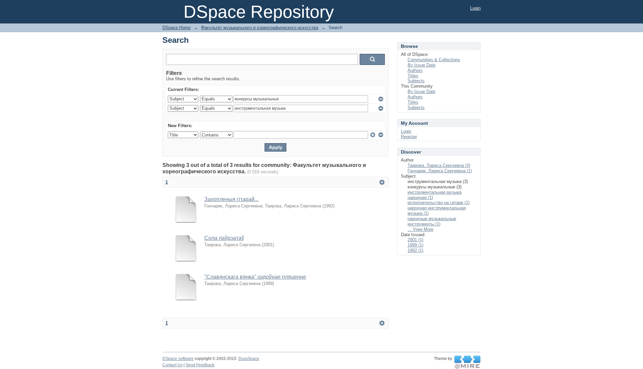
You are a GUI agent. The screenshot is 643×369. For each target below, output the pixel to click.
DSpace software (178, 358)
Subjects (416, 80)
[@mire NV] (467, 362)
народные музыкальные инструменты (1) (432, 221)
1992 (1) (415, 250)
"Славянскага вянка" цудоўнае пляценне (255, 277)
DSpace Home (176, 27)
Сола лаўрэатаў (224, 238)
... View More (420, 229)
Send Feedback (200, 365)
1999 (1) (415, 245)
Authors (415, 70)
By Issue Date (421, 65)
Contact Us (172, 365)
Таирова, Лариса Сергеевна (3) (439, 165)
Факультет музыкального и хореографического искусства (259, 27)
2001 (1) (415, 239)
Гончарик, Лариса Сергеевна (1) (440, 170)
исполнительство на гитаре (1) (439, 202)
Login (475, 8)
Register (409, 136)
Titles (413, 75)
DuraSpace (248, 358)
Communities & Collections (434, 59)
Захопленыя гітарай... (231, 199)
